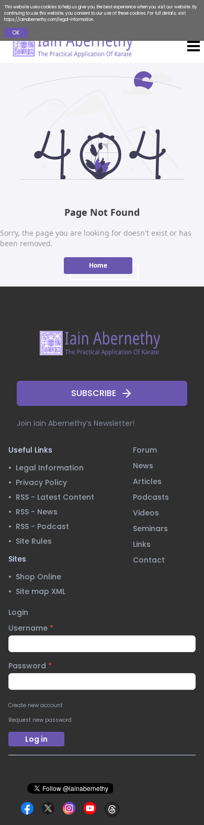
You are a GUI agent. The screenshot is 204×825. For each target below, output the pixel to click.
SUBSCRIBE (93, 393)
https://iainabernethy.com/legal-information (48, 20)
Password (30, 666)
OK (16, 33)
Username (30, 628)
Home (98, 265)
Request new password (40, 720)
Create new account (35, 705)
